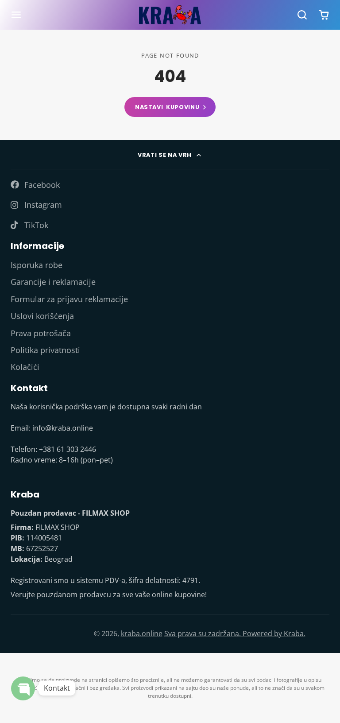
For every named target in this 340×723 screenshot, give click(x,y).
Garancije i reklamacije (53, 281)
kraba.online (141, 633)
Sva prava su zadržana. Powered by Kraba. (234, 633)
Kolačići (25, 367)
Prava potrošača (41, 333)
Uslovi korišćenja (42, 316)
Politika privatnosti (45, 350)
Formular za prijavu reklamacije (69, 299)
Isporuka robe (36, 265)
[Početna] (170, 14)
